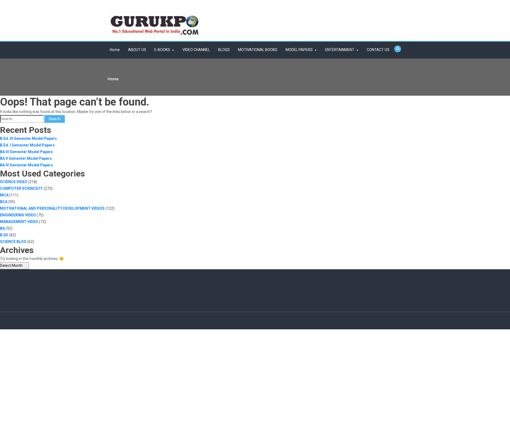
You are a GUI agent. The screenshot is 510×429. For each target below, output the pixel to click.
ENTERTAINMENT (339, 50)
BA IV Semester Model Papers (26, 165)
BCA (3, 202)
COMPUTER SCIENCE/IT (21, 188)
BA (2, 228)
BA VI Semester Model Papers (26, 152)
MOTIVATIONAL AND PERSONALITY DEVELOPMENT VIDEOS (52, 208)
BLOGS (224, 50)
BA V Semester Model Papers (26, 158)
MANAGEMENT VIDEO (19, 222)
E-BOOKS (162, 50)
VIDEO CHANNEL (196, 50)
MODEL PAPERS (299, 50)
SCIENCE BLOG (13, 241)
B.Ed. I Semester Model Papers (27, 145)
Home (115, 50)
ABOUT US (137, 50)
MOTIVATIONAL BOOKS (257, 50)
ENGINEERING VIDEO (18, 215)
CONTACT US (378, 50)
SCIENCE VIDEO (13, 182)
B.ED (4, 235)
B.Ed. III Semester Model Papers (28, 138)
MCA (4, 195)
